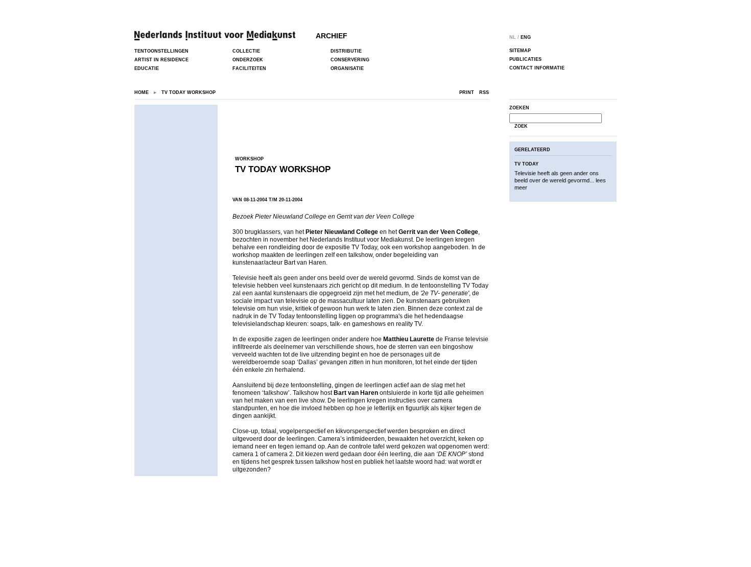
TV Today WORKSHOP (283, 169)
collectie (246, 51)
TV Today (526, 164)
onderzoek (247, 59)
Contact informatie (537, 67)
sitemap (520, 50)
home (141, 92)
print (466, 92)
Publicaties (525, 59)
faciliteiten (249, 68)
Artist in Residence (161, 59)
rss (484, 92)
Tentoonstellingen (161, 51)
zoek (521, 126)
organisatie (347, 68)
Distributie (346, 51)
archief (331, 36)
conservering (350, 59)
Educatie (146, 68)
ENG (526, 37)
